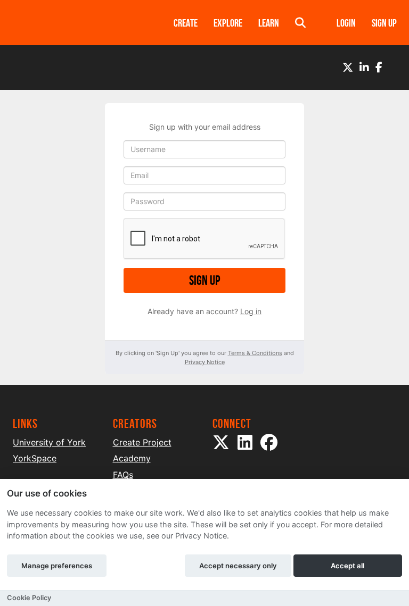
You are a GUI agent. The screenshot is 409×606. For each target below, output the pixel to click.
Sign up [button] (384, 23)
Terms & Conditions (255, 353)
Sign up (204, 280)
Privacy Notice (205, 362)
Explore (228, 23)
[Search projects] (300, 22)
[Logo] (79, 22)
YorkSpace (34, 458)
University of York (49, 442)
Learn (268, 23)
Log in (250, 311)
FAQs (123, 474)
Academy (132, 458)
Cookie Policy (29, 598)
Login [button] (346, 23)
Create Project (142, 442)
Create (186, 23)
